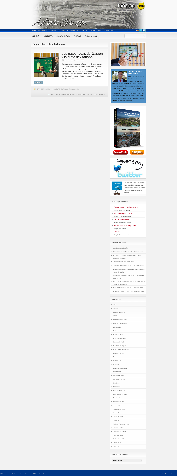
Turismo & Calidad (118, 428)
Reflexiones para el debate (124, 213)
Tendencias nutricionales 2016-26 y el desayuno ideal (128, 265)
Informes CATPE (118, 360)
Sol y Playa (116, 405)
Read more (38, 82)
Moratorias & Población (120, 368)
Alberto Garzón (55, 94)
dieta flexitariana (77, 94)
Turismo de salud (91, 36)
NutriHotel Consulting (105, 30)
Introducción (42, 30)
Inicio (34, 30)
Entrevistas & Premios (119, 338)
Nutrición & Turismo (119, 379)
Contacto (61, 30)
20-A (114, 305)
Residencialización (118, 398)
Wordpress (174, 474)
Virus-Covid (117, 446)
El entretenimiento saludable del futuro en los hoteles (128, 287)
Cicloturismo (117, 316)
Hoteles (115, 357)
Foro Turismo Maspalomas (121, 349)
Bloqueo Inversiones (119, 312)
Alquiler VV (117, 308)
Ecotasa (115, 331)
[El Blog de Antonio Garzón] (88, 14)
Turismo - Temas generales (71, 89)
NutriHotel (116, 383)
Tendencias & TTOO (119, 409)
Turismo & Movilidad (119, 431)
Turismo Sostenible (118, 439)
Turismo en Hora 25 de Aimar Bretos (123, 261)
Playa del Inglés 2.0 (119, 390)
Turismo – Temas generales (121, 424)
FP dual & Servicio (118, 353)
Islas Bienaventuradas (122, 219)
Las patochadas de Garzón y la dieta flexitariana (82, 55)
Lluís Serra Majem (99, 94)
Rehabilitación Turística (120, 394)
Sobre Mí (53, 30)
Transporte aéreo (118, 416)
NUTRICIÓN (48, 36)
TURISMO (77, 36)
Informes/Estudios (88, 30)
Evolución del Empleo (119, 346)
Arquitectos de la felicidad (120, 248)
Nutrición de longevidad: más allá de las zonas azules (128, 252)
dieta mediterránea (88, 94)
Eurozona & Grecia (118, 342)
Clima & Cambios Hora (120, 319)
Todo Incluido (117, 413)
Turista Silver (117, 443)
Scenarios (117, 231)
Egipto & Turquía (118, 334)
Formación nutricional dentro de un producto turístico (128, 291)
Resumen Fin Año (118, 402)
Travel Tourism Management (125, 225)
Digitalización (117, 327)
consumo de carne (66, 94)
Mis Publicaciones (73, 30)
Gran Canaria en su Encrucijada (126, 207)
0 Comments (80, 60)
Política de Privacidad (39, 474)
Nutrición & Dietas (63, 36)
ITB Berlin (36, 36)
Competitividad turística (120, 323)
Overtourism (117, 387)
